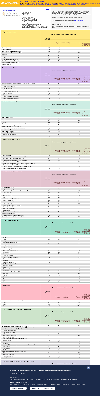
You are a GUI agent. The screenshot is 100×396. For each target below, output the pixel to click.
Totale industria (6, 252)
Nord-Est (5, 275)
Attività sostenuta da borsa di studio (11, 98)
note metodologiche (78, 20)
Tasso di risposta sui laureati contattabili (11, 52)
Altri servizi (5, 268)
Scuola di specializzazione (9, 90)
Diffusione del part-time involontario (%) (13, 215)
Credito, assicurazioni (8, 255)
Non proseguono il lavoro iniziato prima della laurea (15, 160)
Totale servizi (6, 270)
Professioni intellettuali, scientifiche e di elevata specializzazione (17, 190)
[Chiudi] (88, 368)
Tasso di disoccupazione (7, 131)
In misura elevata (7, 340)
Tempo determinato (7, 203)
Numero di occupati (6, 155)
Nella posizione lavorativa (9, 332)
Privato (4, 239)
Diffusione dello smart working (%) (10, 211)
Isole (4, 280)
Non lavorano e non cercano (9, 134)
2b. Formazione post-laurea (49, 3)
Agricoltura (6, 244)
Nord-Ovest (5, 273)
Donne (4, 57)
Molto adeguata (6, 346)
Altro (4, 197)
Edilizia (4, 247)
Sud (4, 278)
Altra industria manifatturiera (9, 250)
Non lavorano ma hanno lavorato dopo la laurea (14, 128)
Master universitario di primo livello (11, 91)
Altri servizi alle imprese (8, 262)
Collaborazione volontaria (9, 86)
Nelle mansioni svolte (8, 333)
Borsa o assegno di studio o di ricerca (11, 205)
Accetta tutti (48, 388)
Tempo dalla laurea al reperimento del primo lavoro (14, 168)
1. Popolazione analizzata (36, 3)
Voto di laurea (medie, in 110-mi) (9, 60)
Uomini (4, 55)
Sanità (4, 267)
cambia (47, 9)
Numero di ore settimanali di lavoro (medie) (12, 216)
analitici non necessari (19, 382)
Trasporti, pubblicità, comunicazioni (11, 257)
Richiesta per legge (7, 352)
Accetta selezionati (18, 388)
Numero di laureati (6, 47)
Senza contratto (6, 210)
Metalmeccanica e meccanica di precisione (12, 245)
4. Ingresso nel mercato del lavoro (79, 3)
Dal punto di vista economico (9, 330)
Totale (4, 122)
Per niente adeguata (7, 349)
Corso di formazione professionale (11, 96)
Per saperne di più (72, 379)
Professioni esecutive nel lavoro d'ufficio (12, 194)
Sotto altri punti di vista (8, 337)
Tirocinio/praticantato (8, 88)
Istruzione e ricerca (7, 265)
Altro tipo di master (7, 93)
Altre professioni (7, 195)
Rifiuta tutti (36, 388)
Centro (4, 276)
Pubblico (5, 237)
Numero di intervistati (7, 49)
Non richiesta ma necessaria (9, 354)
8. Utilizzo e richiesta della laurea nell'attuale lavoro (46, 4)
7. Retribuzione (29, 4)
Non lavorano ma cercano (9, 136)
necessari (15, 378)
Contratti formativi (7, 206)
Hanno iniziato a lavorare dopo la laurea (12, 161)
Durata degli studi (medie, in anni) (10, 62)
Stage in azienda (6, 94)
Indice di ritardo (5, 64)
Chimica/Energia (7, 249)
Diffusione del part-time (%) (8, 213)
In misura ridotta (7, 341)
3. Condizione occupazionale (64, 3)
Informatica (5, 260)
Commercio (5, 253)
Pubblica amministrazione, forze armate (12, 263)
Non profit (5, 241)
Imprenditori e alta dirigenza (9, 189)
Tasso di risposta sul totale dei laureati (11, 51)
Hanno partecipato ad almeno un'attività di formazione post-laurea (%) (19, 83)
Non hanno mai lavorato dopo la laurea (12, 129)
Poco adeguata (6, 348)
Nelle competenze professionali (10, 335)
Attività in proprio (7, 200)
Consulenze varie (7, 258)
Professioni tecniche (7, 192)
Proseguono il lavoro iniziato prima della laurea (14, 158)
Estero (4, 281)
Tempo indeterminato (8, 202)
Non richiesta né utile (8, 357)
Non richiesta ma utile (8, 356)
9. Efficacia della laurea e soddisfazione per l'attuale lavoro (72, 4)
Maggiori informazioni (18, 373)
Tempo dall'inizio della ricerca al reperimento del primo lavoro (17, 166)
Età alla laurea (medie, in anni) (9, 59)
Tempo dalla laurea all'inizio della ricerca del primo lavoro (16, 164)
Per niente (5, 343)
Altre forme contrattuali (8, 208)
